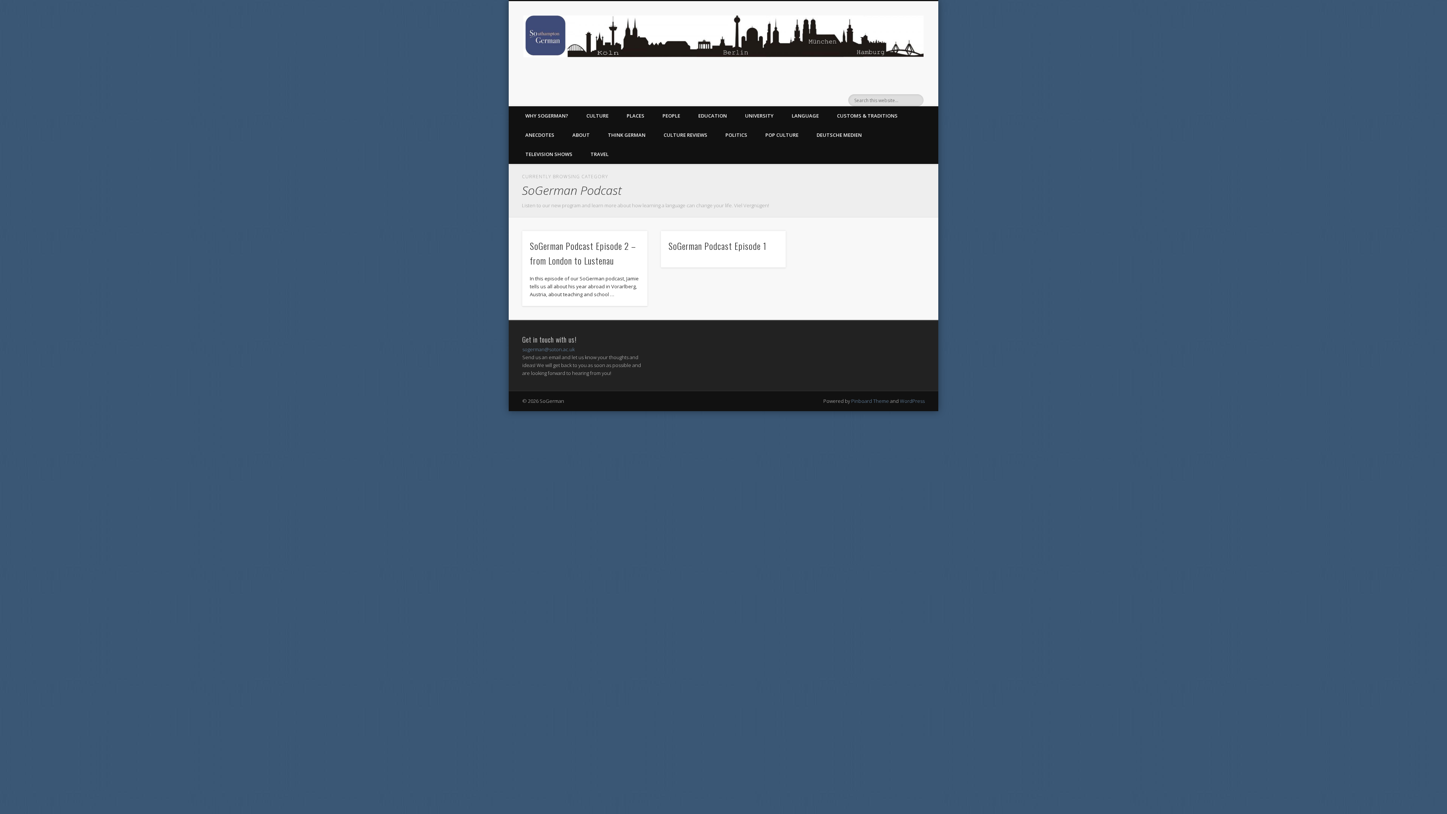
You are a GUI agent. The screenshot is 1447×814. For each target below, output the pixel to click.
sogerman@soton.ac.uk (548, 349)
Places (635, 115)
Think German (626, 135)
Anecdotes (539, 135)
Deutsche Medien (839, 135)
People (671, 115)
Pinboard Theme (870, 401)
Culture (597, 115)
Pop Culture (781, 135)
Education (712, 115)
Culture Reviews (685, 135)
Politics (736, 135)
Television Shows (548, 154)
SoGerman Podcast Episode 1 (717, 245)
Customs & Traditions (867, 115)
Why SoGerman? (546, 115)
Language (805, 115)
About (581, 135)
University (759, 115)
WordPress (912, 401)
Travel (599, 154)
